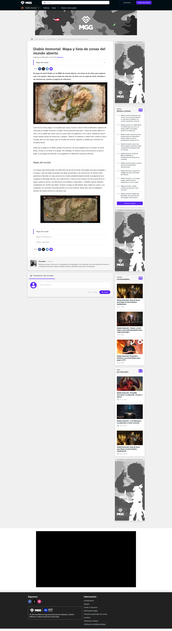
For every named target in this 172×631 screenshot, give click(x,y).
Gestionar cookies (91, 621)
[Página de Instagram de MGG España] (39, 601)
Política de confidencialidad (95, 624)
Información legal (90, 611)
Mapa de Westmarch (44, 237)
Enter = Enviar (92, 292)
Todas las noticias (129, 203)
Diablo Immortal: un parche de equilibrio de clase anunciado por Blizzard (130, 172)
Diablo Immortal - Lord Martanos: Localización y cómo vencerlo (129, 422)
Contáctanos (89, 601)
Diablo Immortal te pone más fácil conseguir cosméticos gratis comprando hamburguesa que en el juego (131, 146)
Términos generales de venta (95, 614)
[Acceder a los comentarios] (51, 68)
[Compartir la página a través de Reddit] (47, 68)
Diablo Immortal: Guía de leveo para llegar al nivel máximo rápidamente (128, 302)
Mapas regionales (42, 242)
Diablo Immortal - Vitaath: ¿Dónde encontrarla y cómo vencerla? (129, 188)
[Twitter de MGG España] (34, 601)
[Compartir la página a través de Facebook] (39, 68)
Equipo (86, 604)
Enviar (106, 292)
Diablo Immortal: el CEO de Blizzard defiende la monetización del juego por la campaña (130, 156)
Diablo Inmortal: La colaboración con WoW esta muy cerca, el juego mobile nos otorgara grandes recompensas (131, 127)
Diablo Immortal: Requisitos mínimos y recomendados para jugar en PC (128, 358)
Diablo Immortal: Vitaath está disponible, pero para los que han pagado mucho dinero (130, 195)
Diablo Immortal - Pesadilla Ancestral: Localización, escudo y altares (129, 395)
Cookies (87, 618)
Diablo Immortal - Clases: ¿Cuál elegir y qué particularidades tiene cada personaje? (129, 330)
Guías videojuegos (40, 39)
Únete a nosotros (90, 607)
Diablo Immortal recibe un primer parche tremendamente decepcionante (131, 165)
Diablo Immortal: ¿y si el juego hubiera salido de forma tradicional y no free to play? (130, 180)
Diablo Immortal (51, 39)
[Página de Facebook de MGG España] (30, 601)
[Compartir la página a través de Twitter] (43, 68)
